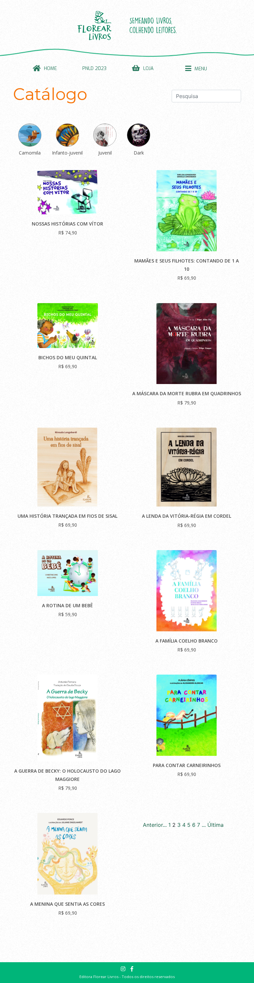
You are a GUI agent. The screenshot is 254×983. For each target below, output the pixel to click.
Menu (200, 69)
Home (50, 68)
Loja (148, 68)
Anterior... (155, 825)
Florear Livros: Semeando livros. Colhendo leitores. (127, 25)
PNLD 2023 (94, 68)
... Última (213, 825)
